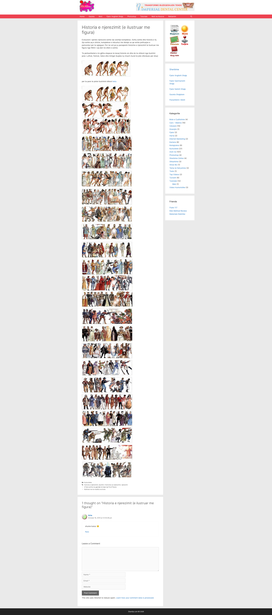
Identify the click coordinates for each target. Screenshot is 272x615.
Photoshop (131, 16)
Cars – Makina (175, 123)
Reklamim (172, 16)
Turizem (172, 178)
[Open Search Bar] (191, 16)
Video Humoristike (177, 187)
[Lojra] (185, 45)
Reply (87, 532)
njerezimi (124, 485)
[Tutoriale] (174, 45)
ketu (114, 81)
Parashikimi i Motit (177, 100)
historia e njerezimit (91, 485)
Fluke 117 (173, 208)
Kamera (172, 142)
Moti (100, 16)
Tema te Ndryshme (177, 168)
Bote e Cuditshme (177, 119)
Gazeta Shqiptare (176, 94)
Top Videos (174, 174)
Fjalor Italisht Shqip (177, 89)
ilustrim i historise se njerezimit (110, 485)
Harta (171, 136)
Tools (171, 171)
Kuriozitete (88, 482)
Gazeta (91, 16)
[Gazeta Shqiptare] (174, 34)
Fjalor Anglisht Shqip (115, 16)
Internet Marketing (177, 139)
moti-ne (172, 152)
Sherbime (174, 69)
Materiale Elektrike (177, 214)
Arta (90, 515)
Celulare (172, 126)
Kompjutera (174, 145)
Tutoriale (143, 16)
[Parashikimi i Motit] (185, 34)
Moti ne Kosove (158, 16)
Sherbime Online (176, 158)
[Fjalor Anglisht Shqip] (174, 56)
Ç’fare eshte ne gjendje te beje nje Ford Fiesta (100, 487)
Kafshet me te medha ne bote (94, 489)
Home (82, 16)
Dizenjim (173, 129)
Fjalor (171, 132)
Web (174, 184)
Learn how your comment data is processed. (135, 598)
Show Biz (173, 165)
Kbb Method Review (178, 211)
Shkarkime (173, 162)
